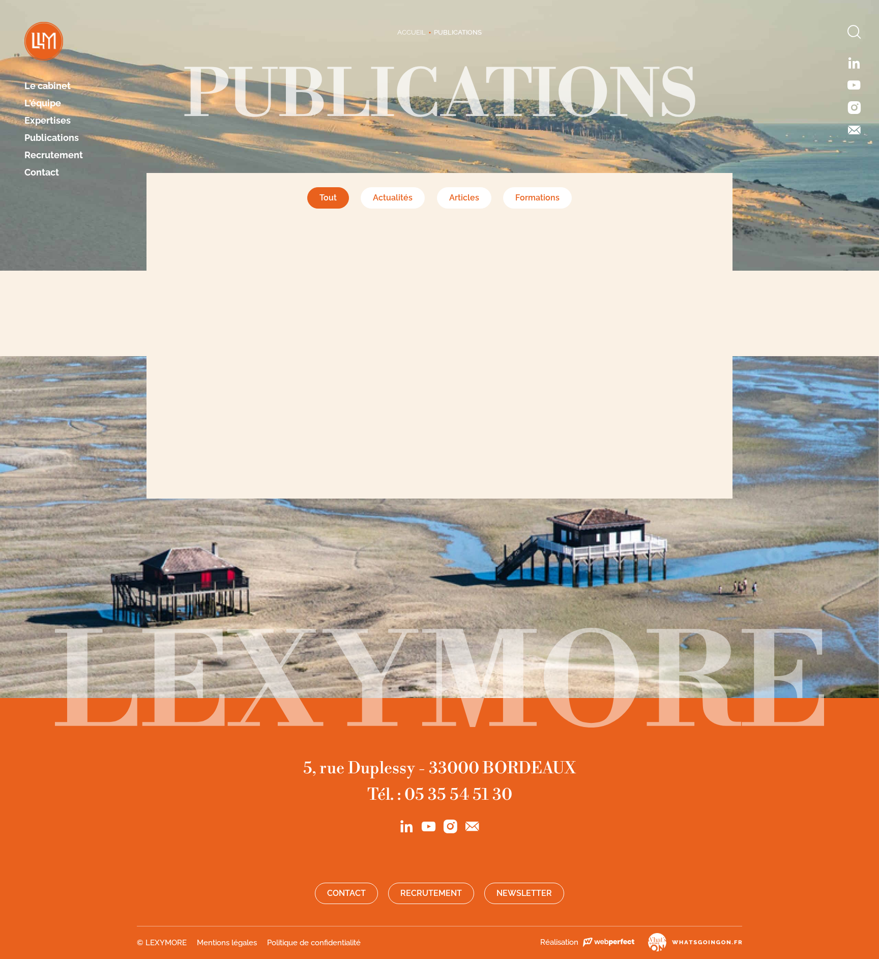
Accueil (411, 32)
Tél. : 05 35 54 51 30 (439, 794)
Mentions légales (227, 942)
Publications (51, 138)
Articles (464, 197)
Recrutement (53, 155)
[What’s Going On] (689, 942)
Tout (328, 197)
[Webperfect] (608, 942)
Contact (41, 172)
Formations (537, 197)
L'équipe (42, 103)
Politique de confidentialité (314, 942)
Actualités (393, 197)
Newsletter (524, 893)
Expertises (47, 120)
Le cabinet (47, 86)
